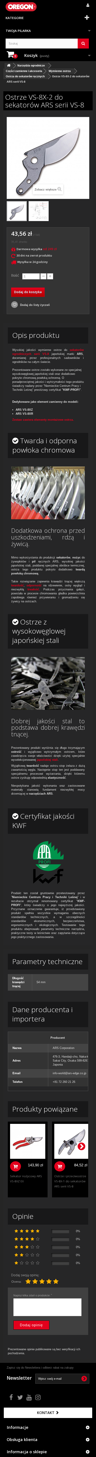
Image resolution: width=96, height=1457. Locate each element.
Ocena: (16, 1281)
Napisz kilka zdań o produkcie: (32, 1295)
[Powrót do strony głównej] (8, 65)
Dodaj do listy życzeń (34, 305)
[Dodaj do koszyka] (15, 1166)
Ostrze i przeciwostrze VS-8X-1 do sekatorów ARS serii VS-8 (70, 1181)
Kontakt (46, 1412)
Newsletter (19, 1378)
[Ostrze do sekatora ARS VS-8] (17, 211)
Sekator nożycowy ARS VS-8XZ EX (26, 1178)
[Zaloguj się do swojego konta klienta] (86, 3)
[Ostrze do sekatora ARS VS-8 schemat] (38, 211)
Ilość (15, 275)
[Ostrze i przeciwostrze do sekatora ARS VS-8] (72, 1141)
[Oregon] (21, 6)
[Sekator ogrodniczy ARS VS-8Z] (27, 1141)
